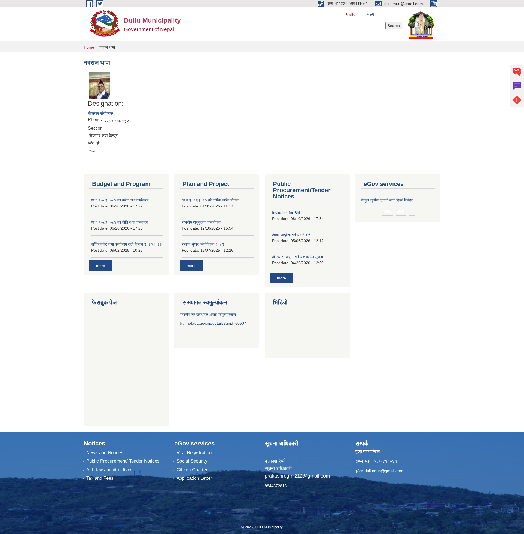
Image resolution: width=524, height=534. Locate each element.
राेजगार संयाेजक (100, 113)
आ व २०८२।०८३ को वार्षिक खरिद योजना (210, 200)
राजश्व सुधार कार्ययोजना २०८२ (203, 244)
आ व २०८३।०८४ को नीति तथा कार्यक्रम (119, 222)
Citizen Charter (192, 469)
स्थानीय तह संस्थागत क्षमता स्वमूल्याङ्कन (208, 314)
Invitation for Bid (286, 212)
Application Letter (194, 478)
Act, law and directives (109, 469)
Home (89, 47)
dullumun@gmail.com (384, 471)
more (100, 265)
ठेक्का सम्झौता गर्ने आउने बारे (291, 235)
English (350, 15)
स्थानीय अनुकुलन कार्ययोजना (201, 222)
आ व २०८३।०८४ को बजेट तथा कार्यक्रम (119, 200)
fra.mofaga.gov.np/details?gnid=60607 (213, 323)
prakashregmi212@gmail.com (297, 476)
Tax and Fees (100, 478)
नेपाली (370, 15)
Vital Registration (194, 452)
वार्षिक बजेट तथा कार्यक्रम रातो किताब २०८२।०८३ (126, 244)
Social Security (192, 461)
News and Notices (104, 452)
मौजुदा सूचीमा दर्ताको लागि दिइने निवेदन (387, 200)
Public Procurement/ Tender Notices (123, 461)
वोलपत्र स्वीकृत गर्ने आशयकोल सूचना (297, 257)
